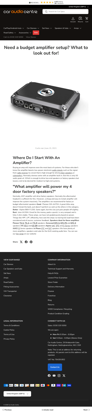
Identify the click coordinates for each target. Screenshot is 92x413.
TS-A (27, 223)
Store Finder (53, 282)
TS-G (22, 223)
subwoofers (17, 175)
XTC (43, 228)
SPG (57, 226)
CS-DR (34, 226)
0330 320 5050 (59, 325)
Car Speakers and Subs (13, 269)
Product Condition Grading (58, 313)
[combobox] (65, 11)
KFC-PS (63, 223)
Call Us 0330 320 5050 (13, 37)
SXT (50, 228)
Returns (51, 304)
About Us (52, 264)
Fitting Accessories (11, 286)
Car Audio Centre (14, 405)
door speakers (66, 173)
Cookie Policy (9, 330)
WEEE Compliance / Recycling (60, 309)
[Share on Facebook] (26, 241)
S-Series (66, 226)
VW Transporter (10, 291)
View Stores (31, 37)
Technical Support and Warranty (61, 269)
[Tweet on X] (21, 241)
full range (20, 234)
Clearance (8, 295)
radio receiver (22, 173)
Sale (36, 32)
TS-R (35, 223)
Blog (50, 300)
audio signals (57, 170)
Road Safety (8, 282)
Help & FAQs (53, 273)
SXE (53, 226)
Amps (6, 278)
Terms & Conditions (12, 325)
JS (19, 228)
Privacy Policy (9, 339)
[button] (80, 20)
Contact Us (54, 367)
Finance (51, 291)
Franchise (52, 295)
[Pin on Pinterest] (31, 241)
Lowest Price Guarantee (57, 278)
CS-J (26, 226)
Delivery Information (56, 286)
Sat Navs (7, 273)
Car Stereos (8, 264)
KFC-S (57, 223)
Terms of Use (9, 334)
